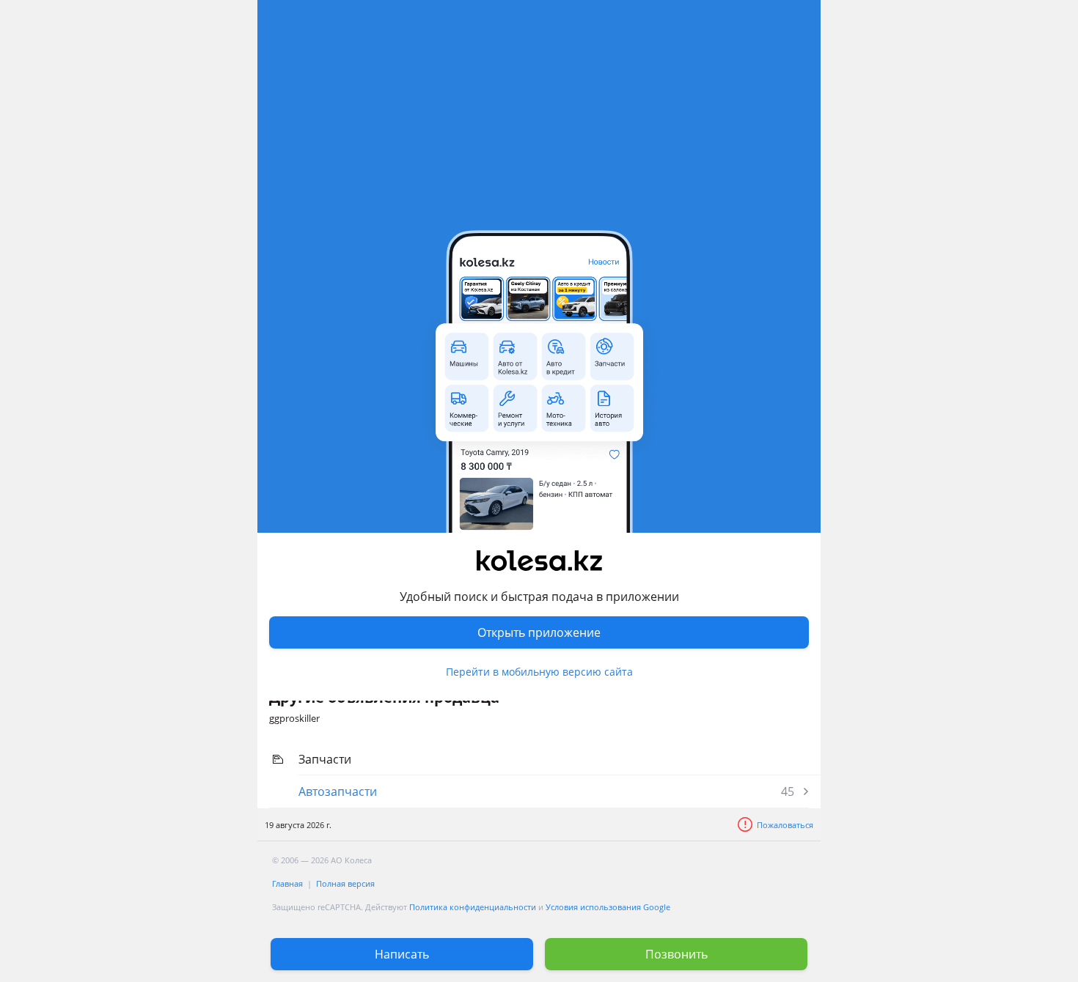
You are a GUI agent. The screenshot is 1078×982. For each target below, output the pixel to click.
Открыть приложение (539, 632)
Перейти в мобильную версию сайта (539, 672)
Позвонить (676, 954)
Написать (402, 954)
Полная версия (345, 883)
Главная (287, 883)
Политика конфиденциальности (472, 906)
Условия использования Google (608, 906)
